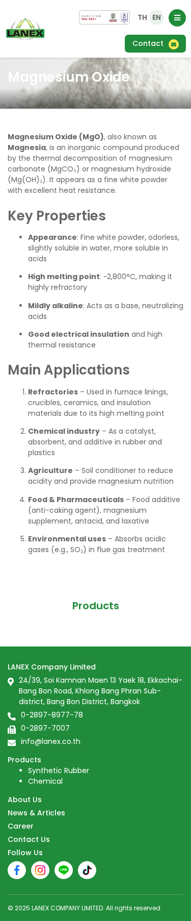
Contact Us (29, 839)
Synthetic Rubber (58, 770)
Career (21, 826)
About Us (25, 799)
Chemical (45, 781)
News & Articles (36, 813)
